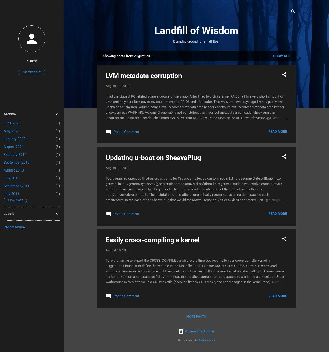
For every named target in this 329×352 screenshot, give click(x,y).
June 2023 (12, 123)
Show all (281, 56)
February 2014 (15, 154)
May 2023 (11, 131)
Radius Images (206, 340)
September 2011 (17, 186)
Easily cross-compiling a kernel (153, 240)
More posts (196, 316)
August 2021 (14, 147)
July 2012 (11, 178)
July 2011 (11, 194)
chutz (32, 61)
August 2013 (14, 170)
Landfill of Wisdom (196, 31)
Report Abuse (14, 227)
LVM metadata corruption (144, 76)
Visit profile (32, 72)
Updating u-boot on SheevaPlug (153, 158)
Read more (277, 132)
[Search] (293, 12)
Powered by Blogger (199, 331)
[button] (284, 75)
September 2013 (17, 162)
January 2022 (15, 139)
